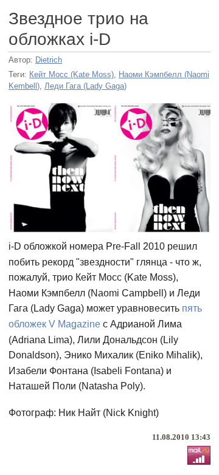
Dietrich (48, 59)
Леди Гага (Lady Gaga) (85, 86)
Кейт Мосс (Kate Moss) (71, 74)
